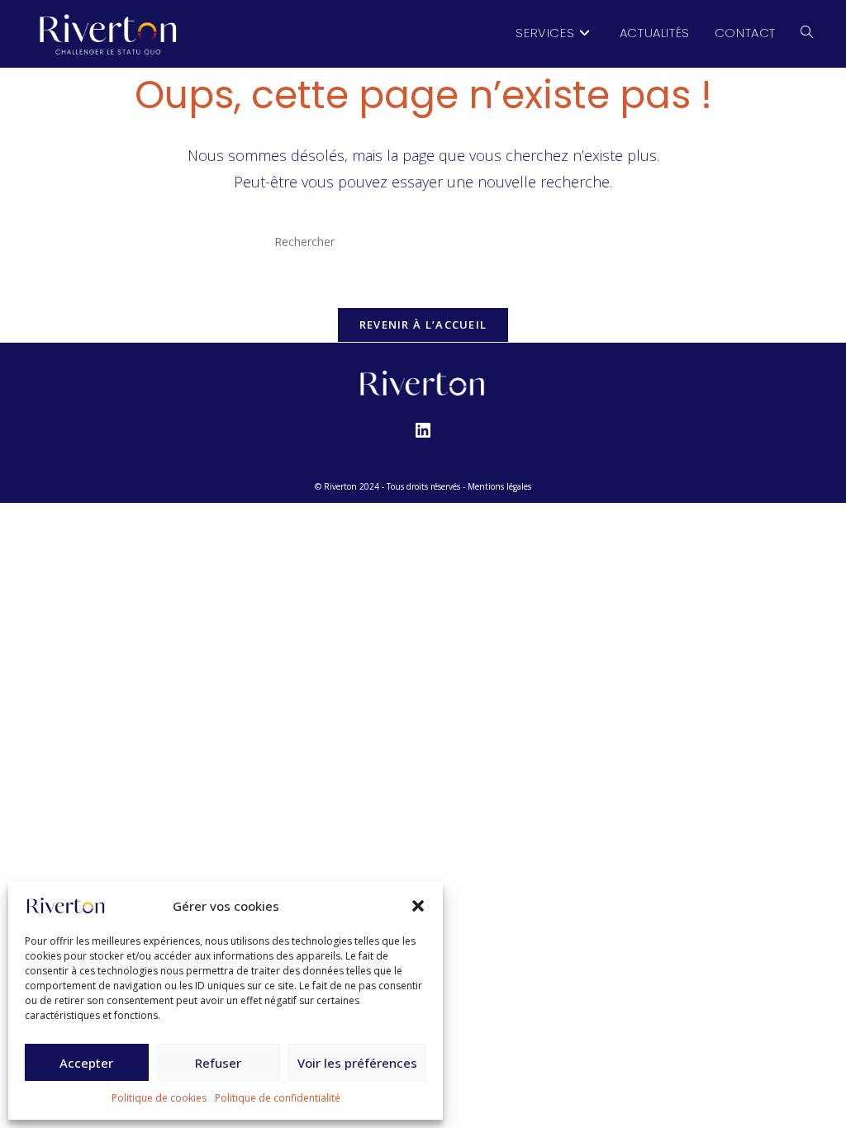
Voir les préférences (357, 1063)
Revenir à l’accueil (423, 324)
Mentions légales (499, 486)
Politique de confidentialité (277, 1098)
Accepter (86, 1063)
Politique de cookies (159, 1098)
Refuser (218, 1063)
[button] (418, 906)
